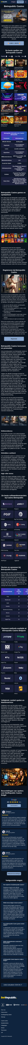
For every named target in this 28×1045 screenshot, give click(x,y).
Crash (16, 56)
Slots (23, 56)
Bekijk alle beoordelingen (14, 873)
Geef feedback (14, 805)
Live (10, 56)
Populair (3, 56)
